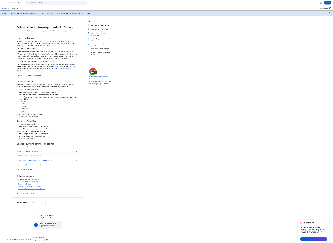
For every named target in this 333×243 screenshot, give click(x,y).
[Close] (330, 12)
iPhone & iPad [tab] (37, 75)
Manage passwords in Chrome (99, 45)
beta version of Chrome (104, 81)
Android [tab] (28, 75)
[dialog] (314, 231)
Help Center (5, 8)
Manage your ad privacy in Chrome (29, 186)
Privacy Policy (18, 239)
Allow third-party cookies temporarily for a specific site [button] (34, 160)
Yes (34, 202)
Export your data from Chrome (99, 29)
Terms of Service (27, 239)
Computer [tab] (21, 75)
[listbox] (38, 239)
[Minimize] (326, 223)
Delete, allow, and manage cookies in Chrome (101, 40)
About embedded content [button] (25, 169)
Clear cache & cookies (25, 184)
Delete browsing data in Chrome (28, 182)
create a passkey (85, 13)
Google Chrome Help (13, 3)
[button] (3, 3)
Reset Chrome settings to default (100, 48)
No (42, 202)
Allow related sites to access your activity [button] (30, 165)
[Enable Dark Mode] (46, 239)
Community (15, 8)
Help (89, 21)
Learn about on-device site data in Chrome (31, 189)
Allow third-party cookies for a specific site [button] (30, 156)
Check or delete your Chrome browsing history (99, 34)
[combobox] (58, 3)
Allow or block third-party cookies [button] (27, 151)
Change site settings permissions (28, 179)
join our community (97, 83)
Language (37, 237)
